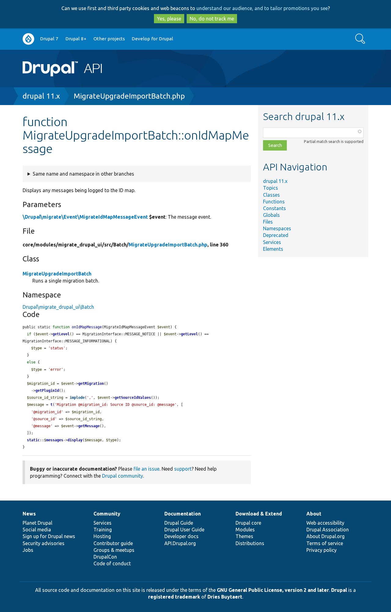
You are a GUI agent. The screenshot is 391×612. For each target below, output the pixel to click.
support (183, 469)
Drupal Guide (178, 523)
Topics (270, 188)
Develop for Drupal (152, 38)
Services (272, 242)
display (75, 440)
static (33, 440)
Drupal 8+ (75, 38)
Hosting (102, 536)
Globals (271, 215)
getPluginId (47, 390)
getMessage (89, 426)
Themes (244, 536)
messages (54, 440)
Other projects (109, 38)
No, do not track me (212, 18)
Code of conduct (112, 563)
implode (77, 397)
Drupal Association (327, 529)
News (29, 513)
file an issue (146, 469)
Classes (271, 195)
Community (106, 513)
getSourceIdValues (133, 397)
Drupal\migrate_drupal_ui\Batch (58, 307)
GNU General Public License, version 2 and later (273, 590)
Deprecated (275, 235)
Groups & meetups (113, 550)
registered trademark (174, 596)
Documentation (182, 513)
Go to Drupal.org (28, 39)
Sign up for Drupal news (49, 536)
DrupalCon (105, 556)
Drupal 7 (49, 38)
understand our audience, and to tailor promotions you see (262, 8)
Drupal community (122, 476)
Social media (37, 529)
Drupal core (248, 523)
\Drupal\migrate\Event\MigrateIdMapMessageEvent (85, 217)
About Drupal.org (325, 536)
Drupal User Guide (184, 529)
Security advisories (43, 543)
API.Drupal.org (180, 543)
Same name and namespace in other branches (83, 174)
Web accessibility (325, 523)
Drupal (339, 590)
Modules (245, 529)
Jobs (28, 550)
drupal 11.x (41, 96)
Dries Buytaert (224, 596)
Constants (274, 208)
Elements (273, 249)
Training (102, 529)
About (313, 513)
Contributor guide (113, 543)
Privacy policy (321, 550)
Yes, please (169, 18)
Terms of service (324, 543)
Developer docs (181, 536)
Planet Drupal (37, 523)
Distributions (250, 543)
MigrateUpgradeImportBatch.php (129, 96)
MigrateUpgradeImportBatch (57, 273)
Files (268, 221)
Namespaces (277, 228)
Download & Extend (259, 513)
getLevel (61, 334)
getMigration (91, 383)
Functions (274, 201)
